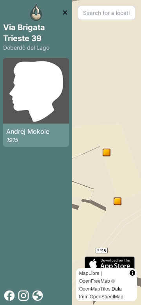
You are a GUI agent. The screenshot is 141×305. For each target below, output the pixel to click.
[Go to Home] (36, 12)
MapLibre (89, 272)
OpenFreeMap (94, 280)
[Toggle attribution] (132, 273)
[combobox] (106, 13)
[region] (106, 152)
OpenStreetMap (106, 296)
